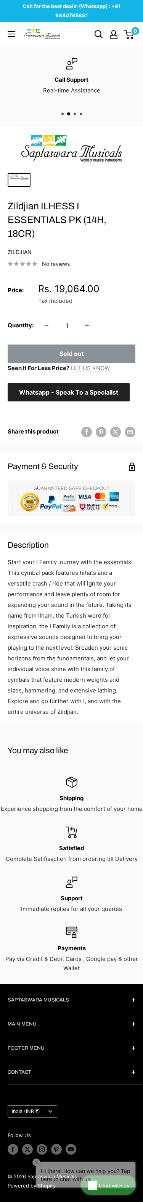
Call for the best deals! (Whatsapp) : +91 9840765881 (72, 10)
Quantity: (21, 325)
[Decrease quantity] (47, 325)
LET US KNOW (90, 368)
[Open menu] (11, 34)
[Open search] (99, 34)
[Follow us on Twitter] (27, 1149)
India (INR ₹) (26, 1111)
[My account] (113, 34)
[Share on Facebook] (86, 431)
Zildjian (20, 252)
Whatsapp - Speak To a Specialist (68, 392)
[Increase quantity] (87, 325)
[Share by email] (130, 431)
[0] (129, 34)
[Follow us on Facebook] (13, 1149)
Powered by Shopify (32, 1186)
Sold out (71, 354)
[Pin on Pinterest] (101, 431)
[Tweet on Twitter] (115, 431)
